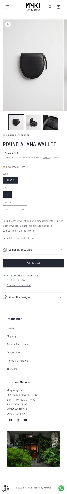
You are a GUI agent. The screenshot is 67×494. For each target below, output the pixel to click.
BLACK (10, 180)
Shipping (46, 157)
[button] (7, 7)
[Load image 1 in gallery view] (16, 122)
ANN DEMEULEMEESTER (16, 135)
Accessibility (13, 352)
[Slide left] (4, 123)
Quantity (7, 202)
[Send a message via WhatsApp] (61, 488)
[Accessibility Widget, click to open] (5, 488)
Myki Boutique (29, 487)
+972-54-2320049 (17, 409)
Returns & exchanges (18, 344)
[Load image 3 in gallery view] (50, 122)
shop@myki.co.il (16, 390)
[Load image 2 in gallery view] (33, 122)
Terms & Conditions (17, 360)
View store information (19, 284)
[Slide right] (63, 123)
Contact (11, 328)
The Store (12, 368)
